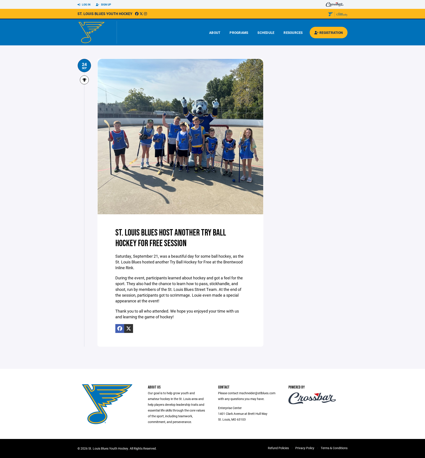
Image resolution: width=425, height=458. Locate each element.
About (214, 32)
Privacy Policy (304, 448)
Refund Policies (278, 448)
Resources (293, 32)
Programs (239, 32)
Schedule (265, 32)
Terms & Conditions (334, 448)
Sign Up (105, 4)
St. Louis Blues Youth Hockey (104, 13)
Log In (85, 4)
